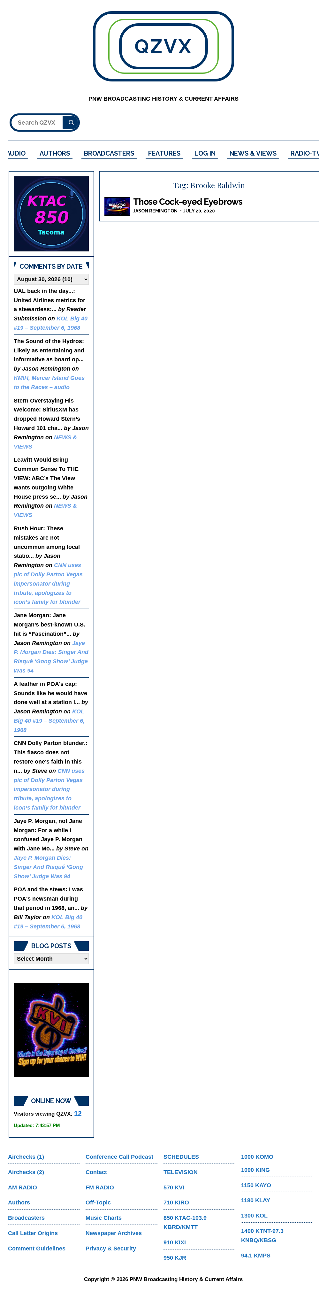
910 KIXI (175, 1242)
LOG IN (205, 153)
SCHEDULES (181, 1157)
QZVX (163, 46)
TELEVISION (181, 1172)
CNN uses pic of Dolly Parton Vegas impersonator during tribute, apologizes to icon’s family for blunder (48, 583)
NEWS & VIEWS (253, 153)
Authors (19, 1202)
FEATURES (164, 153)
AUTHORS (55, 153)
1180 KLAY (255, 1200)
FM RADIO (100, 1187)
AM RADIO (22, 1187)
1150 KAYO (256, 1185)
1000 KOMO (257, 1157)
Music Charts (104, 1218)
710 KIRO (176, 1202)
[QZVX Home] (51, 213)
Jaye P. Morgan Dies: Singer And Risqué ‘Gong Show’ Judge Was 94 (48, 867)
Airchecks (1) (26, 1157)
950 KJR (175, 1258)
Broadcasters (26, 1218)
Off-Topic (98, 1202)
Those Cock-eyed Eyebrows (187, 202)
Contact (96, 1172)
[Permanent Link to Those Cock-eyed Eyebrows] (117, 206)
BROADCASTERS (109, 153)
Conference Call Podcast (119, 1157)
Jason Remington (155, 210)
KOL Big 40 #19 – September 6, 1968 (49, 720)
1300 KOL (254, 1215)
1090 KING (255, 1170)
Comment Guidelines (36, 1248)
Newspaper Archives (114, 1233)
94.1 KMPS (255, 1255)
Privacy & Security (111, 1248)
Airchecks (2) (26, 1172)
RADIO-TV (306, 153)
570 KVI (174, 1187)
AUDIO (16, 153)
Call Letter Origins (33, 1233)
